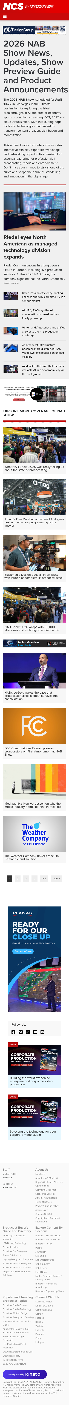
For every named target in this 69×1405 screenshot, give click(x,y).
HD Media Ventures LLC (16, 1385)
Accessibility (41, 1210)
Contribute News (43, 1309)
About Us (42, 1169)
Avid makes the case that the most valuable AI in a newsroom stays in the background (43, 370)
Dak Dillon (8, 1184)
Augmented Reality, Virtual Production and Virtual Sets (16, 1330)
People (38, 1247)
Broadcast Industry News (47, 1239)
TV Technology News (13, 1359)
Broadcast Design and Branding (18, 1317)
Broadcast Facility (11, 1355)
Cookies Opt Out (43, 1214)
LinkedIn (39, 1330)
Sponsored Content (44, 1193)
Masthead (40, 1174)
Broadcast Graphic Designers (17, 1263)
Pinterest (39, 1334)
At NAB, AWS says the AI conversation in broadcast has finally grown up (40, 314)
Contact (39, 1313)
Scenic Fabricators (12, 1255)
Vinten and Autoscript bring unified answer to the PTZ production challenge (43, 331)
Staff (6, 1169)
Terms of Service (43, 1202)
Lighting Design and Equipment (18, 1259)
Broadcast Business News (48, 1235)
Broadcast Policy (43, 1243)
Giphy (38, 1338)
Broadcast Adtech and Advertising (46, 1285)
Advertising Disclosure (46, 1198)
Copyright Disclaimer (45, 1189)
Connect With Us (47, 1297)
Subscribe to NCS (44, 1301)
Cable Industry (42, 1264)
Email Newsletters (44, 1305)
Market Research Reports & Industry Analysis (48, 1277)
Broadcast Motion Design (15, 1313)
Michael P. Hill (9, 1174)
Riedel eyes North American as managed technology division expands (31, 247)
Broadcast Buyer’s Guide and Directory (17, 1229)
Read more (11, 283)
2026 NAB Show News (14, 1364)
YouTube (39, 1326)
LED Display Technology (14, 1243)
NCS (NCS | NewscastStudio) (45, 1382)
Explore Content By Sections (49, 1229)
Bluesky (39, 1322)
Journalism (40, 1251)
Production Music (11, 1247)
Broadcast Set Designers (15, 1251)
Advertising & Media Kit (46, 1178)
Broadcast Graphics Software (17, 1267)
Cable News (41, 1268)
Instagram (40, 1342)
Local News (41, 1272)
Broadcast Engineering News (49, 1291)
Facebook (40, 1318)
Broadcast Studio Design (15, 1305)
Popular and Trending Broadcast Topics (18, 1298)
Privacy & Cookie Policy (46, 1206)
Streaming (40, 1256)
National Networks (44, 1260)
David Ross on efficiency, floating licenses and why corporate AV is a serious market (43, 297)
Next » (56, 878)
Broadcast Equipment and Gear (18, 1351)
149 (44, 878)
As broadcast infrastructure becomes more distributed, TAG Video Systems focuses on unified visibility (43, 351)
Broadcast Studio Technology (17, 1309)
